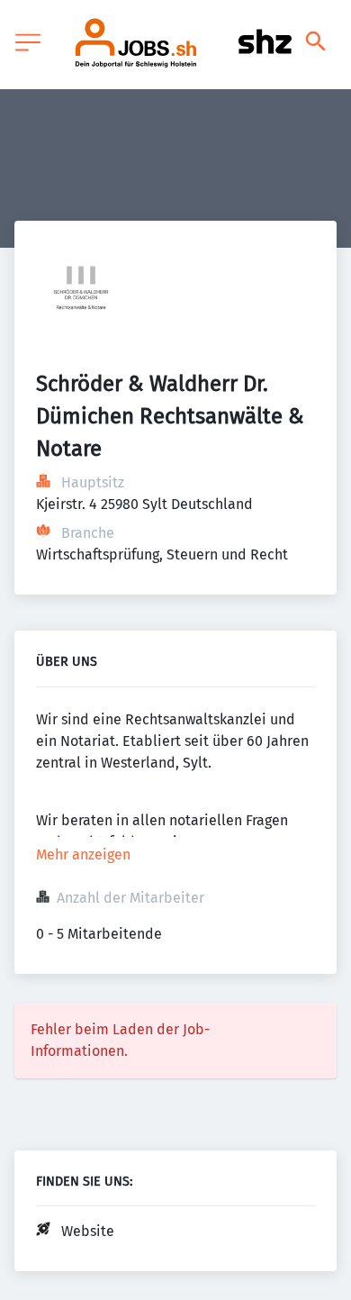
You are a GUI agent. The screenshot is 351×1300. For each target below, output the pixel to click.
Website (87, 1231)
